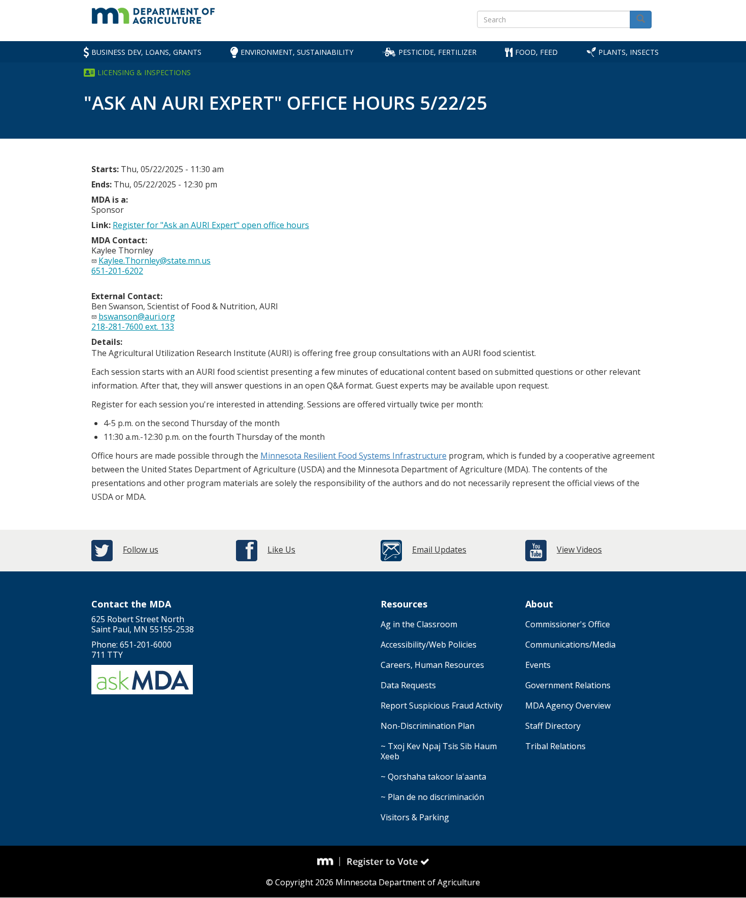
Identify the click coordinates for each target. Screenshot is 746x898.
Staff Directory (553, 725)
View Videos (579, 549)
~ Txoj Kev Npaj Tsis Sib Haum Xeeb (439, 751)
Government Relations (568, 685)
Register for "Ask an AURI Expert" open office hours (211, 225)
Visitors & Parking (415, 817)
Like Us (281, 549)
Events (538, 664)
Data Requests (408, 685)
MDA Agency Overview (568, 705)
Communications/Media (570, 644)
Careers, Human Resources (432, 664)
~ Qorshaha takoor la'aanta (433, 776)
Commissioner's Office (567, 624)
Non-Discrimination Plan (427, 725)
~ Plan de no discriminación (432, 797)
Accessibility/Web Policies (429, 644)
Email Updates (439, 549)
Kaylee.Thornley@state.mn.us (154, 260)
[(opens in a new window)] (329, 861)
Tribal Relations (555, 746)
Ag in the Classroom (419, 624)
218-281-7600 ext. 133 (132, 326)
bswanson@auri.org (136, 316)
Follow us (140, 549)
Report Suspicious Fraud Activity (441, 705)
